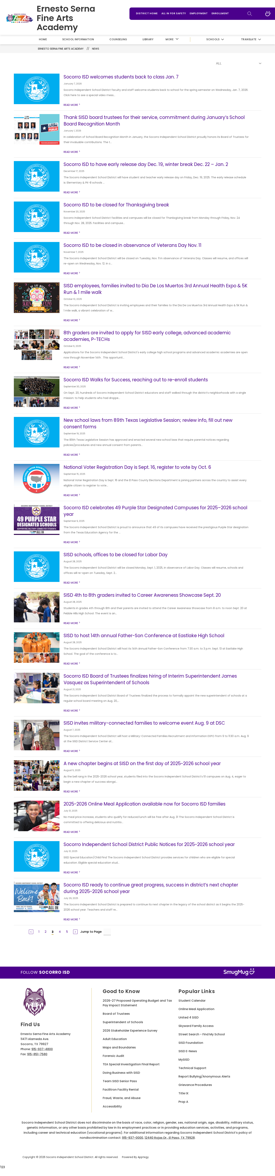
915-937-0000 (132, 1138)
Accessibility (112, 1106)
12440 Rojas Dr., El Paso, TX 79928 (170, 1138)
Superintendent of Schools (123, 1022)
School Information (78, 39)
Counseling (118, 39)
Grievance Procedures (195, 1085)
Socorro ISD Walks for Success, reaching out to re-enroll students (136, 380)
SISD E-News (187, 1051)
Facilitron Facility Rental (121, 1089)
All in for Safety (173, 13)
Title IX (183, 1093)
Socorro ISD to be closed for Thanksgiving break (116, 205)
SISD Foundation (190, 1043)
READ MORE (72, 105)
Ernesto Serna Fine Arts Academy (61, 49)
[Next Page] (75, 932)
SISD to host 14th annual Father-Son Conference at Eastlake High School (144, 635)
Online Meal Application (196, 1009)
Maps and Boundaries (119, 1047)
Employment (199, 13)
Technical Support (192, 1068)
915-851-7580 (37, 1054)
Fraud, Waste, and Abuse (121, 1098)
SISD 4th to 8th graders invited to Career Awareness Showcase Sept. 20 (142, 595)
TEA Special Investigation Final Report (131, 1064)
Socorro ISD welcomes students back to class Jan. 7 (121, 77)
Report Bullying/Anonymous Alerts (204, 1076)
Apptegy (143, 1157)
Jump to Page (91, 932)
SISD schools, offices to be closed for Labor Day (116, 555)
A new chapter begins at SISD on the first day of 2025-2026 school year (142, 763)
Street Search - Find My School (201, 1034)
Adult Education (115, 1039)
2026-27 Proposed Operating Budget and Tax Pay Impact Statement (137, 1002)
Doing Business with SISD (121, 1073)
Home (43, 39)
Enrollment (220, 13)
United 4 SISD (188, 1017)
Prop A (183, 1102)
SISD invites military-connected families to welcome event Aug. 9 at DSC (144, 723)
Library (148, 39)
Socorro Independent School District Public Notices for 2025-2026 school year (149, 844)
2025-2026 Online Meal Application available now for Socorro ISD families (144, 804)
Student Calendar (192, 1000)
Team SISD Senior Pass (120, 1081)
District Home (147, 13)
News (95, 49)
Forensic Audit (113, 1056)
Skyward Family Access (196, 1026)
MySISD (183, 1059)
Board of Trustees (116, 1014)
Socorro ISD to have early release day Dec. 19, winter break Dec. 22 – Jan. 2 (146, 164)
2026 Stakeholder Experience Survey (130, 1030)
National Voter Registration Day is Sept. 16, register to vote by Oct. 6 (137, 467)
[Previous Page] (31, 932)
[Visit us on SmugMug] (268, 13)
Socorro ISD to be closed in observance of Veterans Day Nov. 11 (132, 245)
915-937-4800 (42, 1049)
